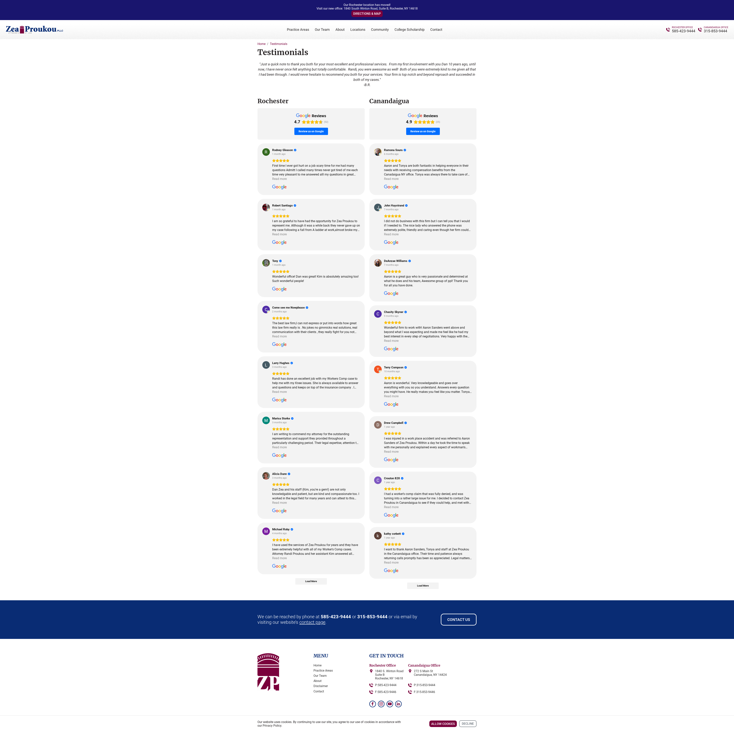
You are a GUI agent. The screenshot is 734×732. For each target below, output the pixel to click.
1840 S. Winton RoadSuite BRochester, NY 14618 (389, 674)
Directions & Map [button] (367, 13)
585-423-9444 (683, 31)
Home (317, 665)
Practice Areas (298, 30)
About (340, 30)
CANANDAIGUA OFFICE (716, 27)
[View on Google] (266, 152)
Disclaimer (320, 686)
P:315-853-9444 (424, 685)
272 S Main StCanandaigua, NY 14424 (430, 673)
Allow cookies (443, 724)
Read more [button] (279, 179)
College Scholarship (410, 30)
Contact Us (458, 619)
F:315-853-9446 (424, 692)
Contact (436, 30)
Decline (468, 724)
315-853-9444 (715, 31)
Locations (357, 30)
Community (380, 30)
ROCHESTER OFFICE (682, 27)
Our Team (322, 30)
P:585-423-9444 (385, 685)
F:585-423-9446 (385, 692)
